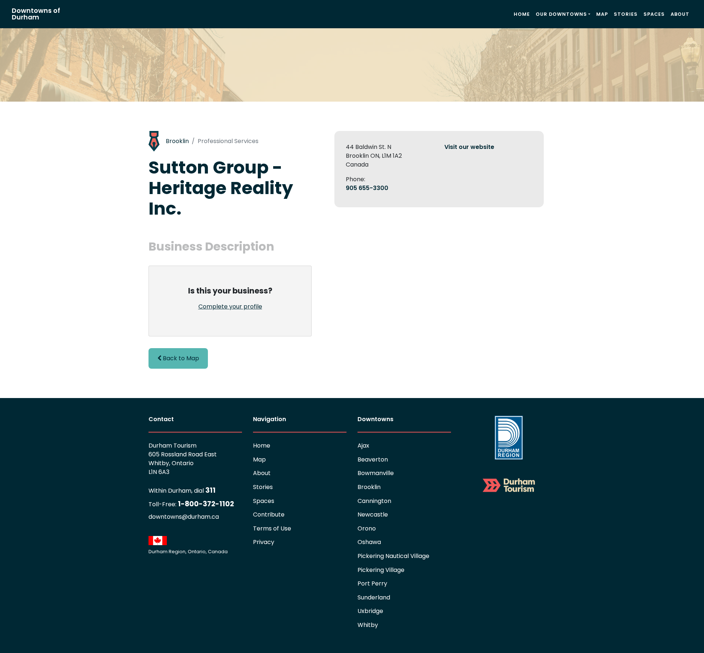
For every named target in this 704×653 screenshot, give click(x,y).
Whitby (368, 625)
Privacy (263, 542)
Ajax (363, 445)
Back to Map (180, 358)
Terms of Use (272, 528)
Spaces (654, 14)
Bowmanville (376, 473)
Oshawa (369, 542)
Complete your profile (230, 306)
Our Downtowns (561, 14)
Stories (626, 14)
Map (602, 14)
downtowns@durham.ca (183, 516)
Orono (367, 528)
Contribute (269, 514)
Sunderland (374, 597)
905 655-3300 (367, 188)
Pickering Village (381, 570)
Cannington (374, 501)
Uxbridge (370, 611)
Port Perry (372, 583)
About (680, 14)
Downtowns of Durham (36, 14)
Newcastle (373, 514)
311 (182, 490)
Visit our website (469, 147)
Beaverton (373, 459)
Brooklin (177, 141)
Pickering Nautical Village (393, 556)
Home (522, 14)
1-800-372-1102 (191, 504)
